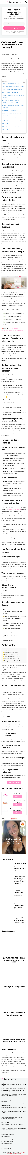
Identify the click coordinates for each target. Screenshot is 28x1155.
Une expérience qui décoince (10, 92)
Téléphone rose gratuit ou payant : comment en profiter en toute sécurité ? (13, 1118)
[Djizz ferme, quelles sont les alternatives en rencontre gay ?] (7, 920)
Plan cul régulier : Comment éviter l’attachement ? (14, 987)
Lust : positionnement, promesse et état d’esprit (13, 96)
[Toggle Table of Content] (23, 81)
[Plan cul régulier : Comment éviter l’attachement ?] (14, 973)
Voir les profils (14, 28)
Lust (12, 144)
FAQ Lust (6, 129)
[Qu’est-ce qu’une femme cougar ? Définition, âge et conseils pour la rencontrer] (7, 880)
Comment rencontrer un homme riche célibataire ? (18, 893)
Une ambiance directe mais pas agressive (13, 86)
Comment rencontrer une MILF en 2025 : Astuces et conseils (20, 906)
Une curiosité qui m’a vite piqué (11, 83)
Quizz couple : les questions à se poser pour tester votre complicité (13, 1108)
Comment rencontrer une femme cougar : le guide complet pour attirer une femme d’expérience (14, 1013)
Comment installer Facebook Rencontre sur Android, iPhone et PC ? (20, 866)
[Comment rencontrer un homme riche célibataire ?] (7, 893)
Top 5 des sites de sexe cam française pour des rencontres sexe (12, 1121)
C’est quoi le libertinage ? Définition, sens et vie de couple (13, 1112)
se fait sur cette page (15, 509)
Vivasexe (4, 573)
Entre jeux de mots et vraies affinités (12, 89)
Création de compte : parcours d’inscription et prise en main (11, 101)
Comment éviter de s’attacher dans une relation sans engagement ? (13, 1104)
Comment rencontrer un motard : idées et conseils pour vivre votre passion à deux (14, 1041)
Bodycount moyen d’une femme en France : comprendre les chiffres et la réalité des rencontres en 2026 (14, 959)
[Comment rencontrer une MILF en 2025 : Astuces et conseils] (7, 907)
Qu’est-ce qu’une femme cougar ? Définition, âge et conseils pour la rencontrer (19, 880)
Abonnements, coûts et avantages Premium (12, 114)
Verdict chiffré (7, 124)
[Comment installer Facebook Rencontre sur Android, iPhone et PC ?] (7, 867)
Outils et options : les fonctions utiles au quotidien (13, 106)
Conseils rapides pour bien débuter (13, 121)
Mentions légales (17, 1153)
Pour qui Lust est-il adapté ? (11, 127)
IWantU (4, 557)
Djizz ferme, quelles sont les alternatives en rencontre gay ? (20, 919)
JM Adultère (6, 585)
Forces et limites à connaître (10, 110)
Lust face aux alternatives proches (13, 118)
